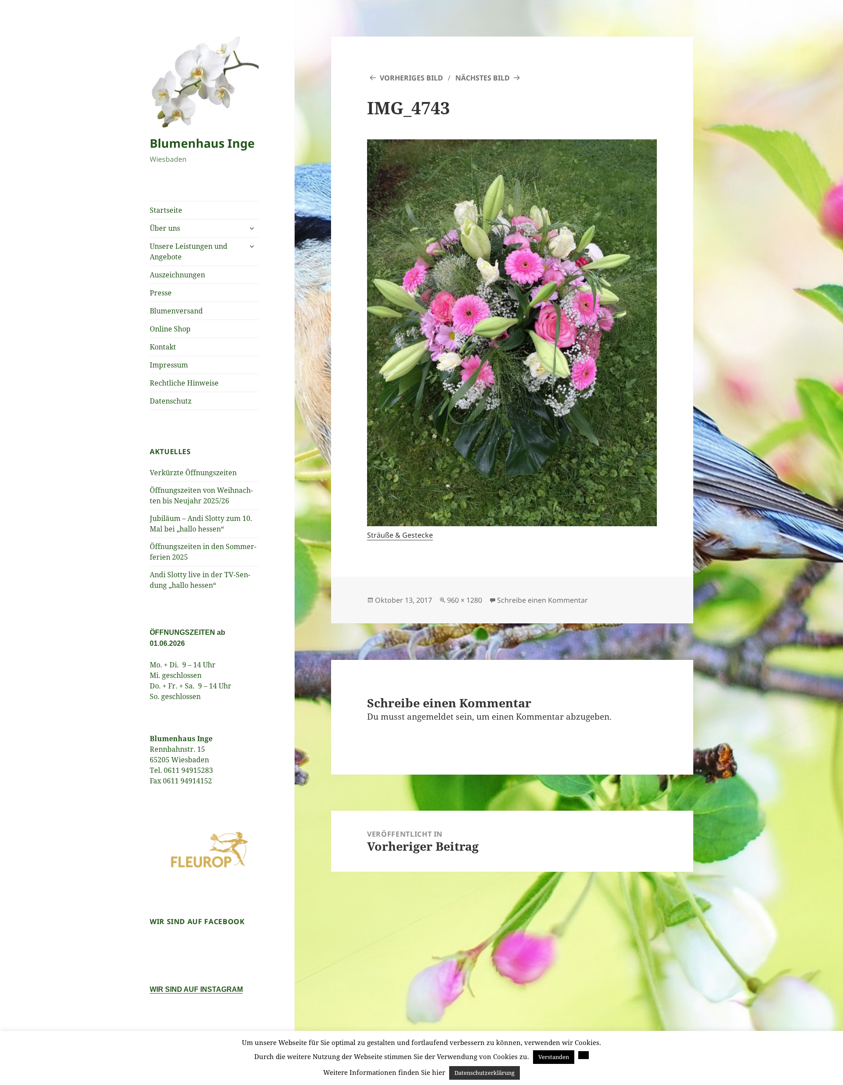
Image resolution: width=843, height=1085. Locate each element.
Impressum (169, 365)
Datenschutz (170, 401)
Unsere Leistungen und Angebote (188, 251)
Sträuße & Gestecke (400, 535)
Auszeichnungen (177, 275)
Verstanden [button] (553, 1057)
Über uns (165, 228)
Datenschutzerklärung (484, 1073)
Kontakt (163, 347)
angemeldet (430, 716)
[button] (583, 1055)
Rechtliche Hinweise (184, 383)
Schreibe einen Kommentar (542, 600)
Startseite (166, 210)
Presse (161, 293)
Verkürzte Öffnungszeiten (193, 472)
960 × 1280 (464, 600)
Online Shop (170, 329)
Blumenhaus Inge (202, 143)
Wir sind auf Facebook (197, 921)
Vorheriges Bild (411, 78)
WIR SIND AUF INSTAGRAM (196, 989)
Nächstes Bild (482, 78)
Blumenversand (176, 311)
